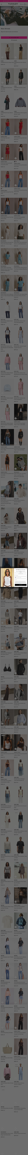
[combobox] (16, 577)
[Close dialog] (26, 569)
